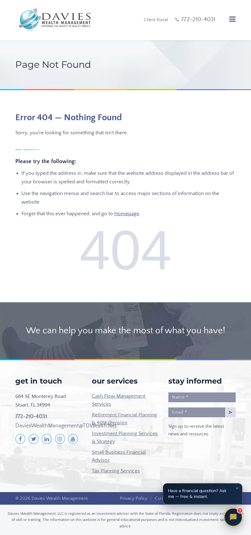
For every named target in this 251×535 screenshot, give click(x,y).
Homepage (126, 213)
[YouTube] (73, 439)
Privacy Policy (134, 498)
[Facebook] (20, 439)
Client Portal (156, 19)
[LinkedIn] (47, 439)
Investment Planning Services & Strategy (125, 437)
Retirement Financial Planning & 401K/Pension (124, 419)
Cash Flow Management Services (118, 400)
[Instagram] (60, 439)
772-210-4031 (31, 417)
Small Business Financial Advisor (119, 456)
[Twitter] (33, 439)
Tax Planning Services (116, 471)
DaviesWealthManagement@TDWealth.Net (66, 426)
